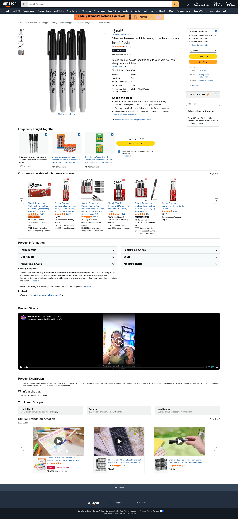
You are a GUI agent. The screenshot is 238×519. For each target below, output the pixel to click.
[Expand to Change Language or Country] (190, 5)
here (35, 281)
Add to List (192, 104)
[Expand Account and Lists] (210, 5)
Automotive (215, 11)
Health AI (16, 11)
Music (171, 11)
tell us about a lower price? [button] (48, 295)
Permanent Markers (102, 23)
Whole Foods (99, 11)
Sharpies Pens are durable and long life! (44, 319)
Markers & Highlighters (84, 23)
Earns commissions (54, 316)
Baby (225, 11)
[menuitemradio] (212, 367)
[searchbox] (100, 4)
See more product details (125, 115)
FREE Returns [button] (118, 67)
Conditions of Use (84, 511)
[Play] (20, 367)
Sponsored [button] (22, 423)
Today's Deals (114, 11)
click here (87, 286)
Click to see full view (66, 114)
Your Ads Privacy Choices (149, 511)
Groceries (86, 11)
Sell (145, 11)
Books (125, 11)
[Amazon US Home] (93, 503)
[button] (6, 11)
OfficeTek (202, 71)
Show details (126, 156)
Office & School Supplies (40, 23)
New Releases (73, 11)
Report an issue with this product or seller (133, 119)
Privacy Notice (98, 511)
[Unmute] (217, 367)
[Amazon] (10, 4)
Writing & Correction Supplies (63, 23)
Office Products (23, 23)
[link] (66, 143)
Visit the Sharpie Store (121, 35)
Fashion (153, 11)
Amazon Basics (44, 11)
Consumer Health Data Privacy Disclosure (121, 511)
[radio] (21, 32)
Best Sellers (59, 11)
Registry (163, 11)
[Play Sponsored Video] (58, 441)
